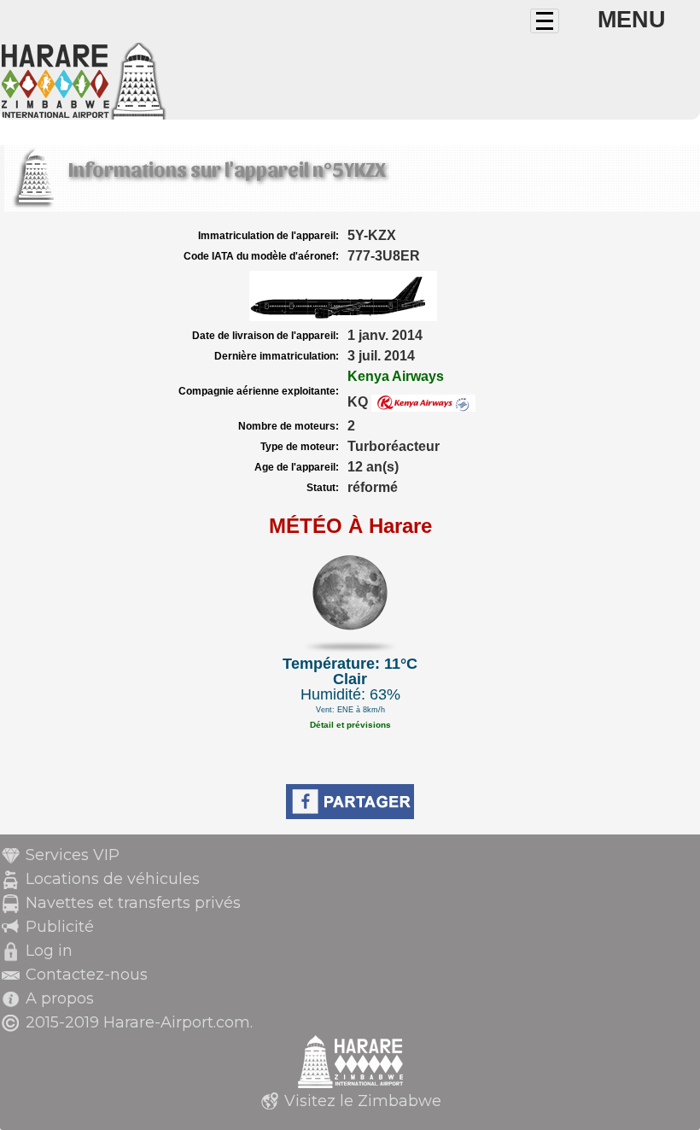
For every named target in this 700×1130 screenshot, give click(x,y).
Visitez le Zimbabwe (362, 1101)
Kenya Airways (395, 376)
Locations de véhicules (113, 878)
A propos (60, 998)
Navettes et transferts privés (133, 902)
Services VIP (73, 855)
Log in (49, 950)
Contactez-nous (87, 974)
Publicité (60, 926)
